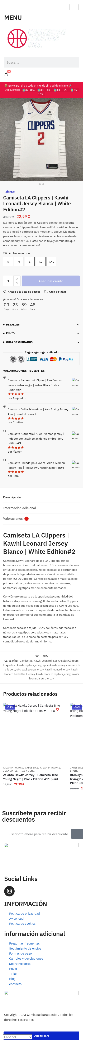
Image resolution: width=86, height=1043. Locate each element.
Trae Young (27, 770)
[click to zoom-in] (41, 139)
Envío (10, 333)
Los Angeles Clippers (65, 661)
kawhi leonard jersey (57, 669)
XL (40, 261)
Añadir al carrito (50, 281)
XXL (51, 261)
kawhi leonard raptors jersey (53, 674)
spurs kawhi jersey (54, 665)
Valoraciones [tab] (15, 518)
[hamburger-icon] (74, 7)
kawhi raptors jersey (29, 665)
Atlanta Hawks (13, 767)
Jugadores (10, 770)
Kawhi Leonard (43, 661)
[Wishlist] (57, 709)
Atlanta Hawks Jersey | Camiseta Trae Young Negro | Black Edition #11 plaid (30, 777)
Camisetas (26, 661)
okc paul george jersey (29, 669)
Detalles (13, 324)
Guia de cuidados (19, 342)
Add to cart (41, 1036)
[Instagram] (9, 891)
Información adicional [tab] (19, 508)
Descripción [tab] (12, 497)
